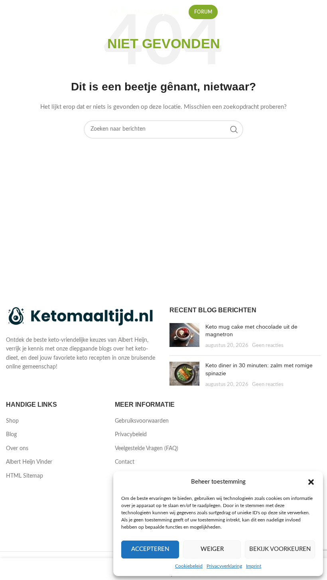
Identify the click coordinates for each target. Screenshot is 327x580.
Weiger (212, 549)
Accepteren (150, 549)
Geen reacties (268, 345)
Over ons (17, 448)
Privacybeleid (131, 434)
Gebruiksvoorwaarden (142, 421)
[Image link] (82, 316)
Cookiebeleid (189, 566)
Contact (124, 462)
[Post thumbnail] (184, 336)
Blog (11, 434)
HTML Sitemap (24, 476)
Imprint (253, 566)
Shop (12, 421)
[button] (311, 482)
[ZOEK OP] (234, 129)
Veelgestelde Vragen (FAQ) (146, 448)
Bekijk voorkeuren (280, 549)
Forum (203, 12)
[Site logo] (145, 12)
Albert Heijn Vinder (29, 462)
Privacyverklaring (224, 566)
